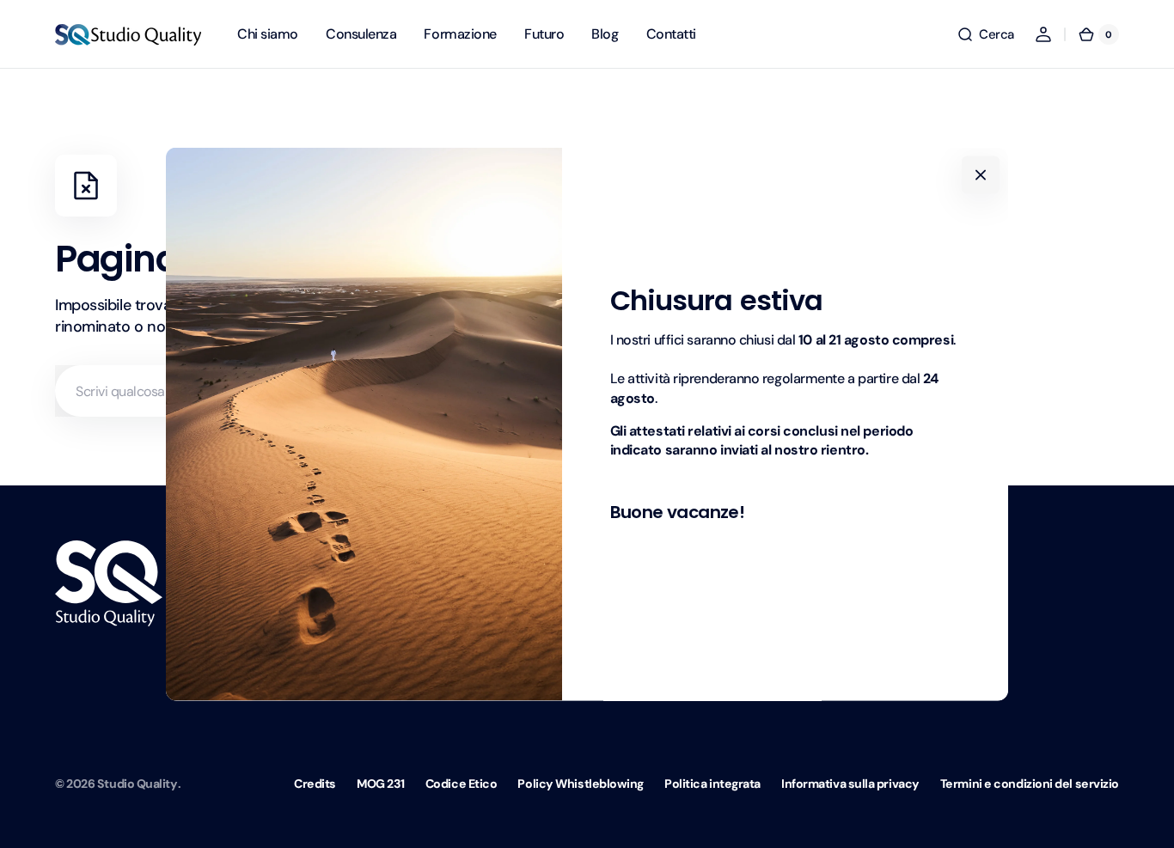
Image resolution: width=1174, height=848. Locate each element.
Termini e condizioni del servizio (1029, 783)
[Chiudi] (981, 174)
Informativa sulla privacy (850, 783)
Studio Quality (137, 783)
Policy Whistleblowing (580, 783)
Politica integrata (712, 783)
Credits (315, 783)
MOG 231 (381, 783)
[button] (985, 34)
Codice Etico (461, 783)
